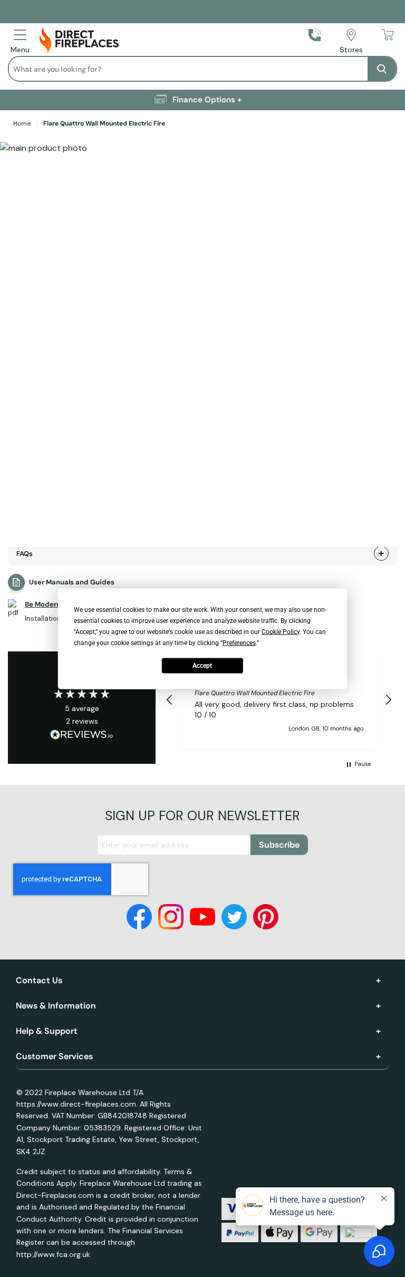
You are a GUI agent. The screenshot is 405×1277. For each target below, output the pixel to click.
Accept (202, 665)
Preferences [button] (239, 642)
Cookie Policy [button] (281, 631)
